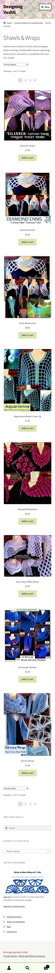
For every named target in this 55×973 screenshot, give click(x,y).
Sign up (6, 897)
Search (27, 968)
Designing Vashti (12, 9)
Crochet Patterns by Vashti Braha (28, 22)
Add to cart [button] (27, 157)
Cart (42, 965)
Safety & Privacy (14, 916)
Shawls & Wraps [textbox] (27, 851)
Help (9, 926)
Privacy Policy (10, 956)
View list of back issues (14, 906)
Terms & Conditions (16, 921)
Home (9, 22)
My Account (9, 968)
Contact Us (12, 931)
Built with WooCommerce (32, 956)
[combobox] (27, 851)
